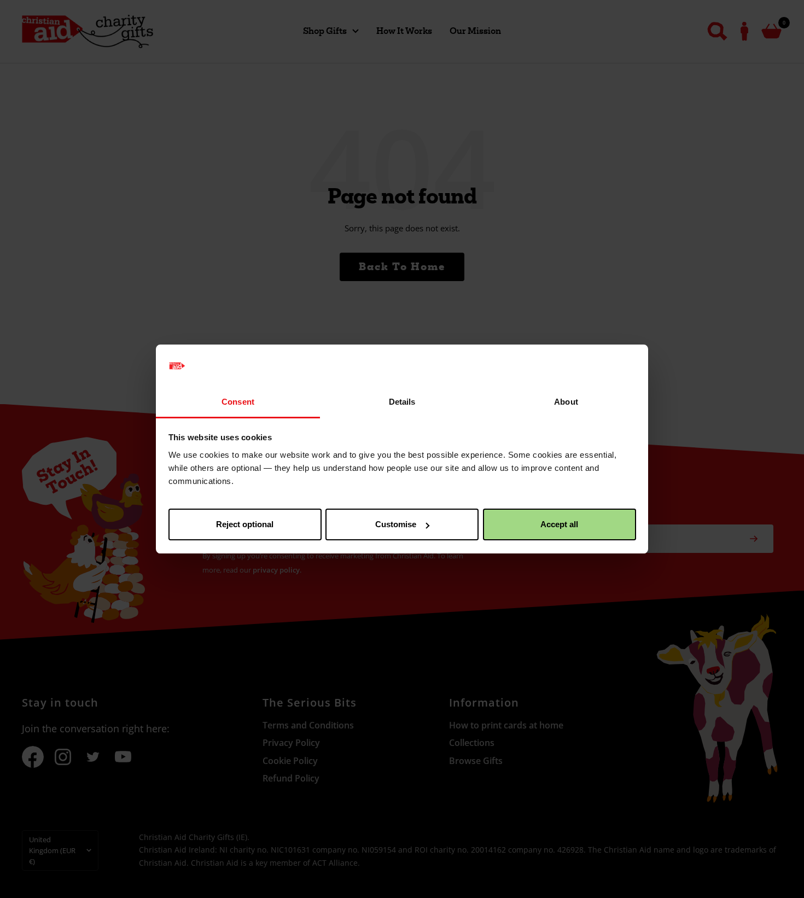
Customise (395, 524)
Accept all (559, 524)
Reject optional (244, 524)
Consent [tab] (238, 401)
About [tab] (566, 401)
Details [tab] (402, 401)
